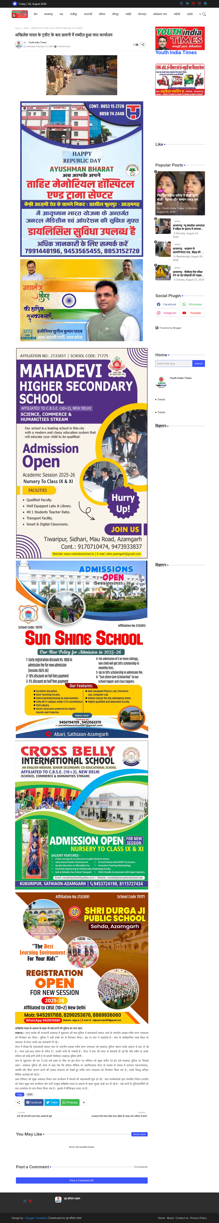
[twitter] (187, 3)
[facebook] (181, 3)
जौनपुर (115, 14)
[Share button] (83, 1102)
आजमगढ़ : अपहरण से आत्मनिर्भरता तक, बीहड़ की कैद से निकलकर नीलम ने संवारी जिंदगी (189, 250)
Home (18, 28)
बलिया (102, 14)
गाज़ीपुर (73, 14)
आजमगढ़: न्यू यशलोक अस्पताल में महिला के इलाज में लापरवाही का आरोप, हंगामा (189, 227)
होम (35, 14)
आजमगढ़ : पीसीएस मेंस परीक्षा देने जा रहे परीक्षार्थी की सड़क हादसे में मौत (187, 273)
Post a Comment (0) (82, 1180)
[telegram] (205, 3)
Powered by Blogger (170, 327)
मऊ (61, 14)
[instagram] (199, 3)
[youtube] (193, 3)
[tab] (35, 14)
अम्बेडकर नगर (160, 14)
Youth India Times (176, 52)
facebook (169, 304)
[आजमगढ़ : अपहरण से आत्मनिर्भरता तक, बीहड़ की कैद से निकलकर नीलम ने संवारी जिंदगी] (163, 249)
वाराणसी (88, 14)
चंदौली (177, 14)
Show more (139, 1134)
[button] (204, 14)
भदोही (128, 14)
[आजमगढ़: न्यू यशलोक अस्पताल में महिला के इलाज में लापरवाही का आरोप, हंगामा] (163, 226)
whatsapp (195, 304)
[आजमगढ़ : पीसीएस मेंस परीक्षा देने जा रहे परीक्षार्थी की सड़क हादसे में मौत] (163, 272)
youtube (195, 313)
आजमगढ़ (48, 14)
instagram (169, 313)
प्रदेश (190, 14)
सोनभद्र (142, 14)
